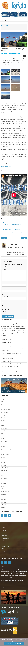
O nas (3, 446)
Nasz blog (4, 441)
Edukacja (4, 417)
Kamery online (5, 538)
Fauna (3, 420)
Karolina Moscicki (16, 55)
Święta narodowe (6, 489)
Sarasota (4, 483)
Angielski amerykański (7, 399)
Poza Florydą (5, 467)
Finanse (4, 423)
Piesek (3, 457)
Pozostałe (4, 470)
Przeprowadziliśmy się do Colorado (10, 346)
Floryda (4, 530)
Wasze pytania (5, 546)
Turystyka (4, 535)
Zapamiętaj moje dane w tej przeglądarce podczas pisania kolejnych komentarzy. (6, 308)
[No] (26, 642)
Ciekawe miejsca (4, 53)
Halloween (4, 428)
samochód (15, 236)
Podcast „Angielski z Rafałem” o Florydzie (11, 356)
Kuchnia (4, 436)
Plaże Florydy (5, 460)
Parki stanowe (5, 454)
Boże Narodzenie (6, 407)
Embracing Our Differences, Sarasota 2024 (12, 353)
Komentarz (5, 269)
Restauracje (5, 475)
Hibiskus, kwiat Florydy (7, 361)
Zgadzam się (8, 643)
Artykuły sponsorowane (7, 401)
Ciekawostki (5, 412)
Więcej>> (3, 587)
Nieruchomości (5, 444)
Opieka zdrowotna (6, 449)
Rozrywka (4, 478)
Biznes (3, 404)
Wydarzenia (5, 502)
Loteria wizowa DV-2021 (24, 238)
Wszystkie (18, 53)
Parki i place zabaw (6, 452)
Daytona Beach (9, 236)
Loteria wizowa (5, 438)
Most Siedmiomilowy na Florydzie (10, 366)
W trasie (4, 494)
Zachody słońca (6, 504)
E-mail (3, 289)
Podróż (4, 462)
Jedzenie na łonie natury (7, 358)
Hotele (3, 430)
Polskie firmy (5, 541)
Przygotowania (5, 473)
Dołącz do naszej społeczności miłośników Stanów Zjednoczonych (14, 349)
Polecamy (4, 548)
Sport (3, 486)
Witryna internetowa (5, 295)
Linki (3, 543)
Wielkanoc (4, 497)
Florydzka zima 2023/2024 (8, 369)
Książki (3, 433)
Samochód (12, 53)
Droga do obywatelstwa (7, 415)
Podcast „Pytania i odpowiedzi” (9, 371)
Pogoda (4, 465)
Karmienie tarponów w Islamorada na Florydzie (13, 363)
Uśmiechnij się (5, 491)
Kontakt (4, 554)
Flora (3, 425)
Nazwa (3, 283)
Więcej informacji (19, 643)
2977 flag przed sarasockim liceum (4, 238)
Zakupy (4, 507)
